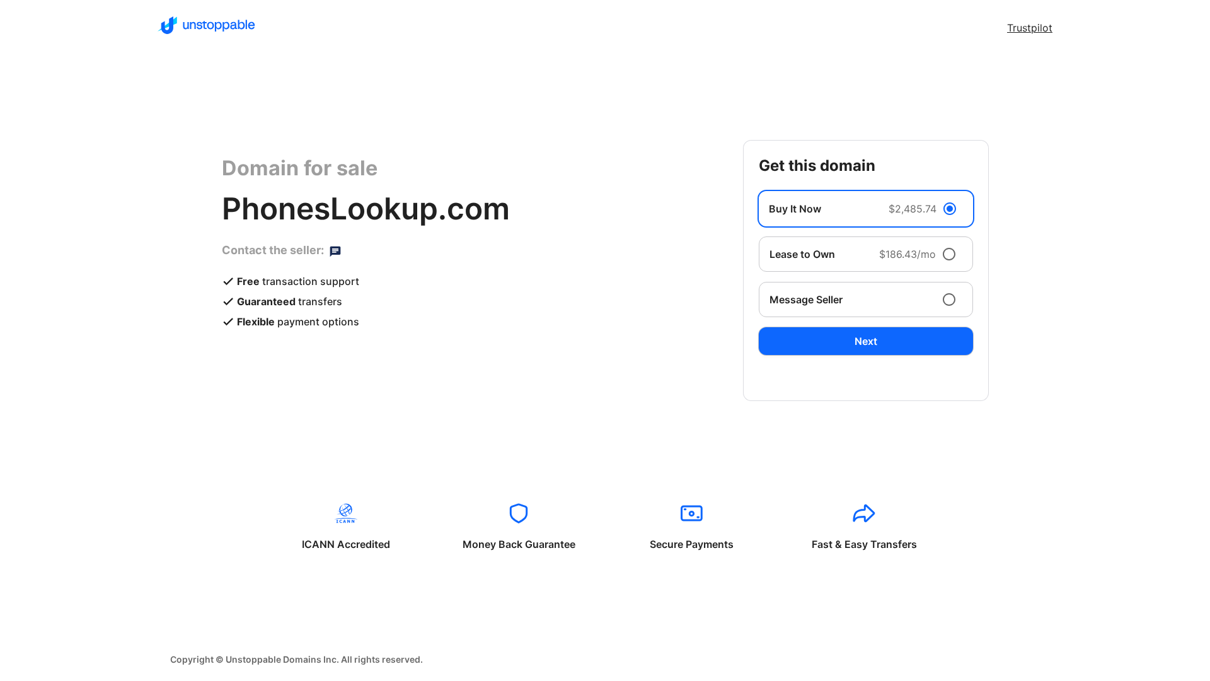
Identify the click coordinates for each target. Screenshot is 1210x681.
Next (866, 341)
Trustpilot (1029, 27)
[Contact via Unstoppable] (335, 250)
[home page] (206, 25)
